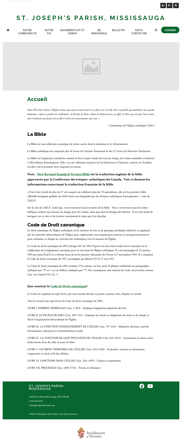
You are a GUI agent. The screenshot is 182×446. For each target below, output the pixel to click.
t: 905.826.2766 (36, 401)
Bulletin (118, 30)
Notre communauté (27, 32)
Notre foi (49, 32)
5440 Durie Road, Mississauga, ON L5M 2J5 (49, 396)
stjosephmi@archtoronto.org (42, 405)
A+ (163, 5)
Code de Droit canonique (68, 286)
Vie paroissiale (99, 32)
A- (169, 5)
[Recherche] (156, 30)
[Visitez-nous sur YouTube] (150, 386)
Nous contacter (139, 32)
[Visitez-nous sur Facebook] (141, 386)
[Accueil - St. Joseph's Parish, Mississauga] (8, 30)
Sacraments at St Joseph (72, 32)
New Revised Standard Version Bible (63, 174)
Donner (170, 30)
